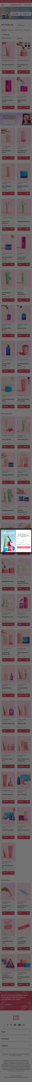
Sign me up (23, 547)
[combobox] (18, 542)
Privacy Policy (19, 544)
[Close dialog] (30, 530)
